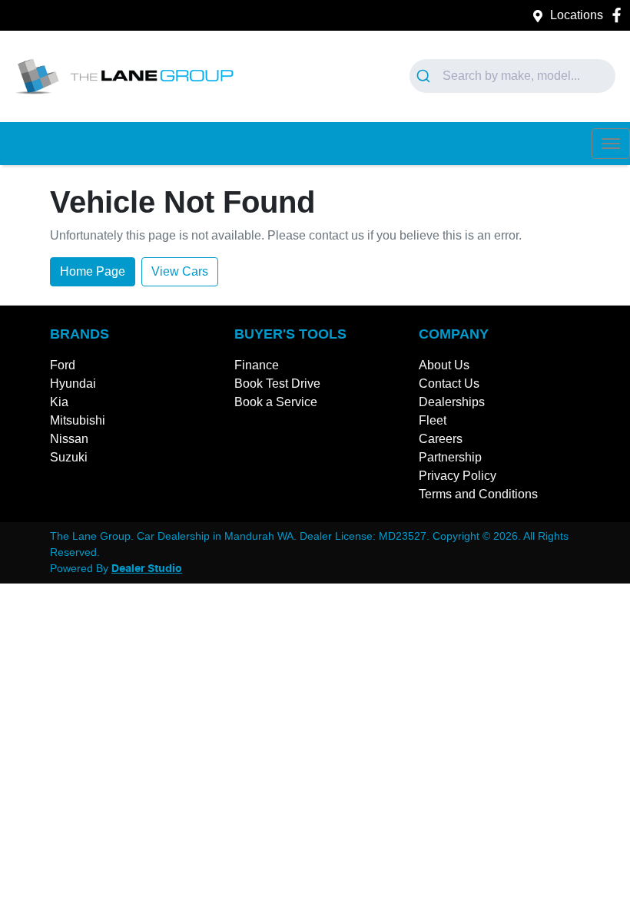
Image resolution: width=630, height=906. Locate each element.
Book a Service (275, 401)
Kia (59, 401)
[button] (611, 143)
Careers (441, 438)
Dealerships (452, 401)
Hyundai (73, 383)
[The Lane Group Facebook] (619, 15)
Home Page (92, 271)
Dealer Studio (146, 569)
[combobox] (513, 76)
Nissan (69, 438)
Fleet (432, 420)
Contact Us (449, 383)
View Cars (179, 271)
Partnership (450, 457)
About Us (444, 365)
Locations (576, 14)
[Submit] (426, 76)
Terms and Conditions (478, 494)
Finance (256, 365)
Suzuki (69, 457)
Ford (62, 365)
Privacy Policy (457, 475)
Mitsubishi (77, 420)
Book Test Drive (277, 383)
